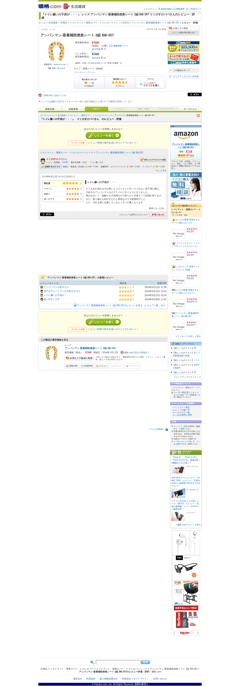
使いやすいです (52, 299)
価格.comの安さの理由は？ (137, 352)
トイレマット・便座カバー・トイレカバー (86, 115)
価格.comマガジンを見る (189, 524)
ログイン (152, 9)
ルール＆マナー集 (181, 412)
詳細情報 (88, 366)
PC (195, 348)
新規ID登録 (166, 9)
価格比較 (73, 366)
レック (52, 29)
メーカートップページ (85, 72)
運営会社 (77, 678)
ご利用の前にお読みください (54, 95)
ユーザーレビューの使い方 (184, 441)
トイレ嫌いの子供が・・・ (57, 295)
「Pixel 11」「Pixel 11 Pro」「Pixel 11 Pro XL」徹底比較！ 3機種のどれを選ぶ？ (186, 460)
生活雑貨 (62, 115)
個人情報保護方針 (108, 678)
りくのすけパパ (54, 159)
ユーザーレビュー (48, 115)
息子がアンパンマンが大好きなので (62, 291)
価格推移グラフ (120, 46)
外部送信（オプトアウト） (135, 678)
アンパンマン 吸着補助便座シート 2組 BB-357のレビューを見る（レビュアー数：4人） (122, 305)
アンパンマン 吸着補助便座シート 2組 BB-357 (119, 152)
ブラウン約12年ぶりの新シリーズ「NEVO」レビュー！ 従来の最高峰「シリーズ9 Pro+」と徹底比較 (186, 505)
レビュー (103, 366)
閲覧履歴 (180, 9)
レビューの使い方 (181, 410)
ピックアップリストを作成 (185, 76)
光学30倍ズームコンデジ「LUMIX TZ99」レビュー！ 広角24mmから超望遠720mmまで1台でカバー (185, 481)
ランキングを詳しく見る (189, 336)
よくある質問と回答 (182, 415)
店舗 (97, 63)
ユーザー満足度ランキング (186, 392)
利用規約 (90, 678)
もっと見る (162, 170)
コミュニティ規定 (181, 407)
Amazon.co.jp (59, 64)
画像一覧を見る (58, 68)
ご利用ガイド (195, 9)
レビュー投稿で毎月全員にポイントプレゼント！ (113, 142)
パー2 (196, 360)
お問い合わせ (160, 678)
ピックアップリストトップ (188, 377)
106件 (65, 162)
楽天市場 (96, 49)
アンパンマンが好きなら (56, 287)
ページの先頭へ (157, 429)
